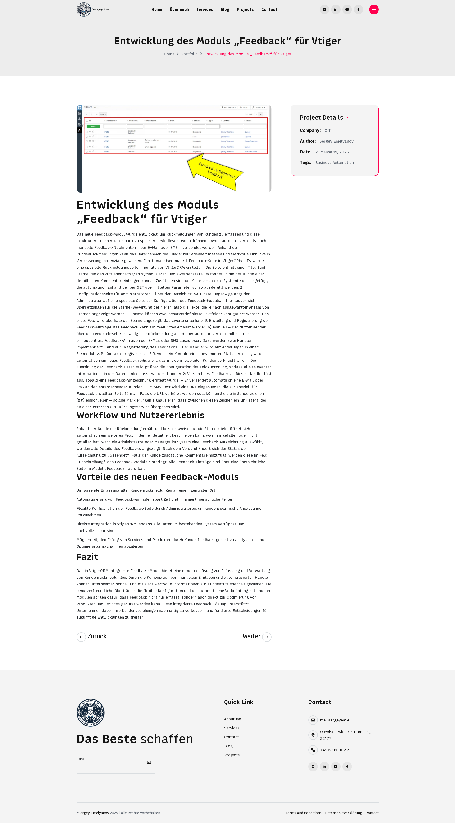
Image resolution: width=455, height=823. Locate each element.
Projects (245, 9)
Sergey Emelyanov (93, 812)
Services (204, 9)
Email (82, 759)
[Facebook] (358, 9)
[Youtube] (347, 9)
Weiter (252, 636)
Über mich (179, 9)
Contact (269, 9)
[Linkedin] (336, 9)
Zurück (96, 636)
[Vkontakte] (324, 9)
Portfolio (189, 53)
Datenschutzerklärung (343, 812)
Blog (225, 9)
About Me (232, 718)
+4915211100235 (335, 750)
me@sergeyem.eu (335, 720)
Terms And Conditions (304, 812)
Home (157, 9)
